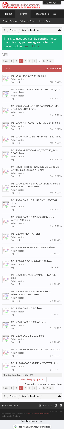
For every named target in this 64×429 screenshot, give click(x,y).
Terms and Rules (55, 411)
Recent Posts (45, 21)
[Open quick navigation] (59, 29)
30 (44, 61)
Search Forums (10, 21)
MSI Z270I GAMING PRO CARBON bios (33, 247)
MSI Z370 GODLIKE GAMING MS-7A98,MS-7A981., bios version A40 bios (35, 168)
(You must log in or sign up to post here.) (43, 384)
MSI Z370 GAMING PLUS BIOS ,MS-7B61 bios (34, 202)
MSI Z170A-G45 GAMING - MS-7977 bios (34, 363)
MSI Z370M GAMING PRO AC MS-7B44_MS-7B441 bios (36, 91)
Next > (50, 61)
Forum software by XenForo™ (14, 413)
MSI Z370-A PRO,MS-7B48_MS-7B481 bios (35, 122)
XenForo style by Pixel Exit (38, 413)
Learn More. (32, 46)
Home (8, 13)
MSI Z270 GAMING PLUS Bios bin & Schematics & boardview (31, 293)
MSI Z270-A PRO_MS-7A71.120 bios (31, 261)
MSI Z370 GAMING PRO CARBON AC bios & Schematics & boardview (35, 185)
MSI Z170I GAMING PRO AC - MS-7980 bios (36, 349)
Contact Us (46, 405)
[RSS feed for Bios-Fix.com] (60, 405)
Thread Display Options (32, 379)
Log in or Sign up (51, 2)
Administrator (17, 79)
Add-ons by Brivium (11, 416)
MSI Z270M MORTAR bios (26, 233)
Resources (40, 13)
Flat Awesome (11, 405)
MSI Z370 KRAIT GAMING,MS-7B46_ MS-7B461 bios (34, 152)
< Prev (5, 61)
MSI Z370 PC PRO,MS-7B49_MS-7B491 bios (36, 136)
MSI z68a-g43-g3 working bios (28, 75)
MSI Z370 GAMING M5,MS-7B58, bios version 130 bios (32, 218)
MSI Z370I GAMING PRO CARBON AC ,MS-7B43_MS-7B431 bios (35, 107)
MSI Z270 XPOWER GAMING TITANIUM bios (33, 276)
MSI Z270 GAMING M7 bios (26, 308)
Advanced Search (28, 21)
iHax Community (32, 404)
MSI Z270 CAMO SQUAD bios (27, 335)
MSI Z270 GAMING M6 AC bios (28, 322)
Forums (23, 13)
